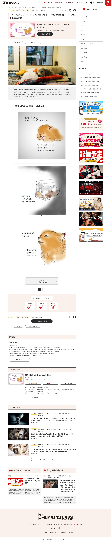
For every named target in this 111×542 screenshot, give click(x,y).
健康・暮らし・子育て (87, 44)
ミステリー (90, 74)
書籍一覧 (70, 3)
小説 (82, 26)
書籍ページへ (36, 397)
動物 (86, 85)
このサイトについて (92, 9)
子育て (91, 96)
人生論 (82, 39)
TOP (9, 7)
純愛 (82, 81)
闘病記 (86, 96)
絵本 (94, 81)
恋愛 (82, 85)
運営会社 (71, 532)
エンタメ (83, 74)
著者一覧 (79, 524)
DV (81, 92)
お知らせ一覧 (68, 524)
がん (82, 96)
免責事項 (40, 532)
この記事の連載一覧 (44, 34)
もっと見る (42, 459)
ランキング (48, 3)
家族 (90, 81)
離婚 (89, 92)
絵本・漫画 (84, 48)
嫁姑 (93, 92)
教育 (96, 96)
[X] (69, 10)
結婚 (94, 89)
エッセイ (14, 7)
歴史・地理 (84, 57)
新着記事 (59, 3)
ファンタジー (84, 89)
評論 (82, 61)
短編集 (94, 77)
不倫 (85, 92)
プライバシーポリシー (54, 532)
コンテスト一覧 (82, 3)
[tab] (108, 3)
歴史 (90, 85)
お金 (98, 81)
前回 (33, 43)
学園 (90, 89)
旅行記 (99, 89)
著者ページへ (19, 360)
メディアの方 (64, 532)
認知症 (97, 92)
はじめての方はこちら (52, 524)
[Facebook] (74, 10)
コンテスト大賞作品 (86, 77)
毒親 (94, 85)
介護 (86, 81)
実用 (82, 30)
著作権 (45, 532)
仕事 (99, 77)
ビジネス (83, 35)
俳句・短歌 (84, 52)
